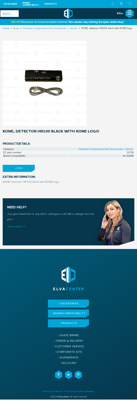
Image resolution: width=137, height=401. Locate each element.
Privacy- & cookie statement (79, 391)
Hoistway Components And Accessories (101, 149)
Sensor (129, 149)
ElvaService (69, 357)
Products (50, 4)
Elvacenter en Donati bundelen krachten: (60, 22)
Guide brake (69, 335)
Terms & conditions (53, 391)
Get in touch (14, 226)
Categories (10, 4)
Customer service (69, 346)
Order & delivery (69, 341)
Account (69, 363)
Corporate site (69, 352)
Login (18, 168)
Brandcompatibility (30, 4)
